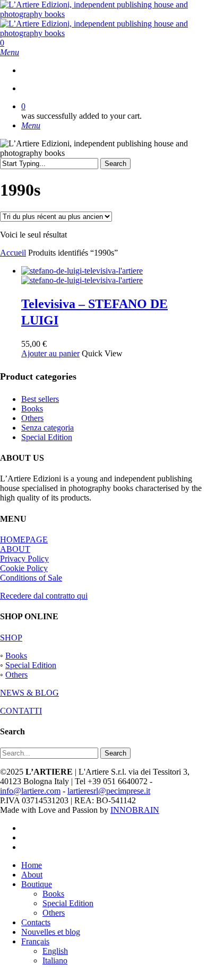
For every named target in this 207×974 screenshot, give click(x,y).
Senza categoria (47, 427)
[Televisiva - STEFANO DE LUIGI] (82, 275)
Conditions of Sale (31, 577)
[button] (9, 52)
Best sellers (40, 398)
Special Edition (46, 437)
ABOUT (15, 549)
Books (32, 408)
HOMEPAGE (24, 539)
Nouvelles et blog (50, 931)
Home (31, 865)
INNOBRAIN (134, 809)
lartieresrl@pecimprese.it (108, 790)
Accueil (13, 252)
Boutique (36, 884)
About (31, 874)
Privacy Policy (24, 558)
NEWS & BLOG (29, 692)
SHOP (11, 637)
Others (32, 418)
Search (115, 164)
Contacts (35, 922)
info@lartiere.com (30, 790)
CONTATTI (21, 710)
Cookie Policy (24, 568)
